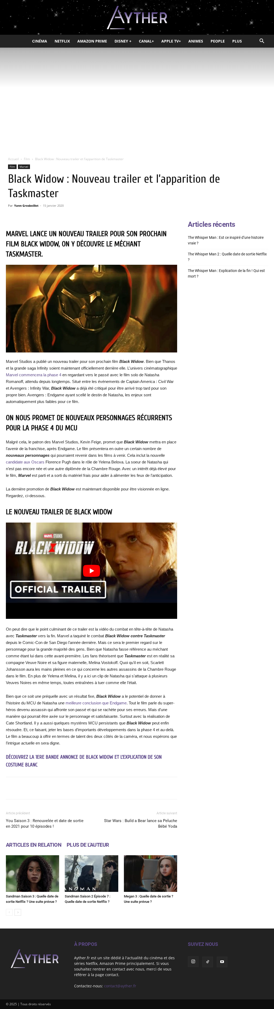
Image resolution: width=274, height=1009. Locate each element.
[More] (167, 788)
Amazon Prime (92, 41)
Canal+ (146, 41)
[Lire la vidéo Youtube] (91, 571)
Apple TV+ (171, 41)
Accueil (13, 159)
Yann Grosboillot (26, 206)
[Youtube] (222, 962)
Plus (237, 41)
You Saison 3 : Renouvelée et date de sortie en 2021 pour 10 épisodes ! (44, 823)
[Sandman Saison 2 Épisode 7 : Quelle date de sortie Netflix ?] (91, 873)
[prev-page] (9, 912)
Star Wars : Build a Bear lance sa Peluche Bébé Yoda (140, 823)
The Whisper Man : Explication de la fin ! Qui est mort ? (226, 273)
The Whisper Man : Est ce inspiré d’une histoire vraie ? (226, 240)
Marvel (24, 166)
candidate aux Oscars (25, 462)
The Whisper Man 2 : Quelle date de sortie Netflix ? (227, 257)
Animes (195, 41)
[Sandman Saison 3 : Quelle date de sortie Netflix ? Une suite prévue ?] (32, 873)
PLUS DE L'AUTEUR (88, 845)
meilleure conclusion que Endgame (96, 703)
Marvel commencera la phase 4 (33, 375)
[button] (261, 41)
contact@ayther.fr (120, 985)
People (218, 41)
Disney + (123, 41)
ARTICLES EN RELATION (33, 845)
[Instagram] (193, 961)
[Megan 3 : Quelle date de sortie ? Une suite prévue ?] (150, 873)
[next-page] (17, 912)
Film (27, 159)
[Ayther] (137, 18)
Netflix (62, 41)
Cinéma (39, 41)
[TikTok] (207, 962)
